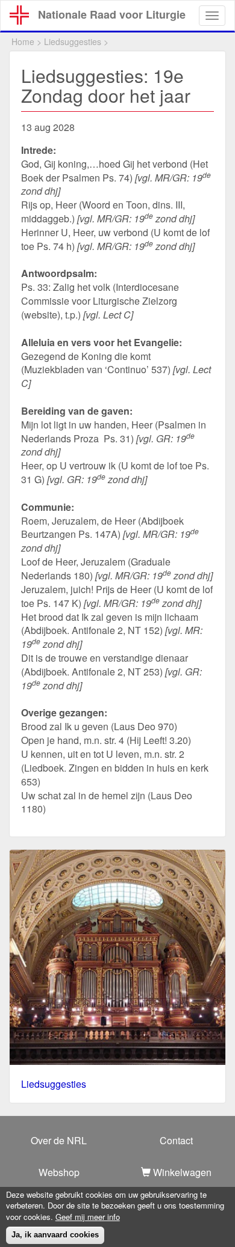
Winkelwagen (181, 1172)
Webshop (59, 1172)
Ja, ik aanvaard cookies (55, 1234)
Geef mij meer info (87, 1217)
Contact (176, 1140)
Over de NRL (59, 1140)
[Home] (19, 15)
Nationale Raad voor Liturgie (112, 14)
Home (22, 41)
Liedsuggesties (72, 41)
